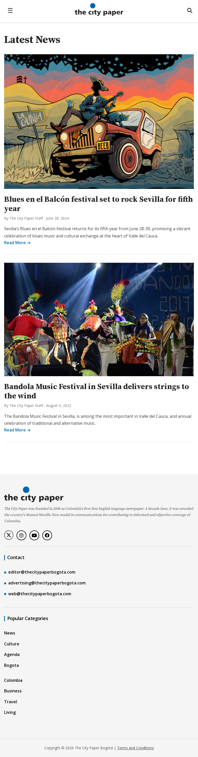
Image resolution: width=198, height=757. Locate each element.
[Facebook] (47, 535)
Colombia (13, 680)
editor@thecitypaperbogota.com (41, 572)
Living (10, 712)
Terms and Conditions (135, 747)
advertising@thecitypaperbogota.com (47, 583)
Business (13, 691)
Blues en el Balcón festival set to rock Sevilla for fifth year (98, 204)
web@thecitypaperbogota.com (39, 594)
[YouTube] (34, 535)
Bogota (11, 665)
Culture (11, 644)
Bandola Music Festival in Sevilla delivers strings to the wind (96, 391)
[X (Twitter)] (8, 535)
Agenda (12, 654)
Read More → (17, 242)
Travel (10, 702)
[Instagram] (21, 535)
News (9, 633)
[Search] (190, 10)
